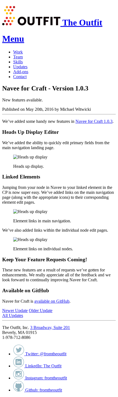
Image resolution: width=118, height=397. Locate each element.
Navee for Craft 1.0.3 (94, 121)
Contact (20, 76)
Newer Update (15, 310)
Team (18, 57)
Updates (20, 66)
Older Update (40, 310)
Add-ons (20, 71)
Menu (13, 39)
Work (18, 52)
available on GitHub (51, 301)
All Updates (12, 315)
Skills (18, 61)
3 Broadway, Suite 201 (50, 327)
